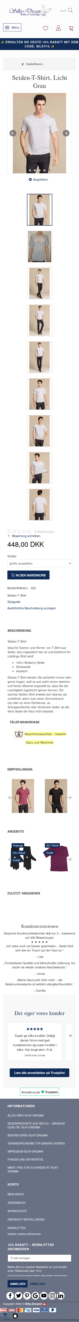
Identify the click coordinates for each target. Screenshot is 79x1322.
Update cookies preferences (24, 1234)
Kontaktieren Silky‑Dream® (28, 1135)
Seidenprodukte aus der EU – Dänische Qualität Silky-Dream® (36, 1125)
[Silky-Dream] (29, 10)
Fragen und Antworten (25, 1159)
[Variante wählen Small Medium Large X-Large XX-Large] (42, 808)
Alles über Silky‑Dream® (26, 1115)
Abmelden (37, 1284)
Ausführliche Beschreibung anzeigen (31, 608)
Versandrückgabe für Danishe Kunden (36, 1143)
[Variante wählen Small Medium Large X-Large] (9, 808)
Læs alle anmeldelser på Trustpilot (39, 1072)
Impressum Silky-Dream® (25, 1151)
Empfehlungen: (20, 769)
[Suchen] (70, 10)
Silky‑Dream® (33, 1304)
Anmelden (17, 1284)
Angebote (15, 831)
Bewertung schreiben (25, 536)
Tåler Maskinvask (25, 722)
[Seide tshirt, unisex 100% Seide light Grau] (39, 133)
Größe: (12, 556)
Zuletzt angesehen (23, 893)
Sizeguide (13, 602)
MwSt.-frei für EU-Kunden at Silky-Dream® (33, 1169)
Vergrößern (40, 179)
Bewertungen (45, 531)
